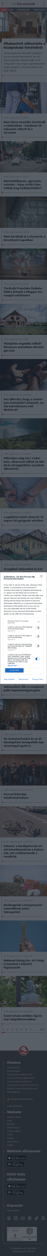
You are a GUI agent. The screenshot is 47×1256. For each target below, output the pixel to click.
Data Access (23, 679)
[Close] (42, 577)
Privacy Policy (37, 679)
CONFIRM (14, 670)
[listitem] (23, 622)
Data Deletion (9, 679)
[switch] (37, 627)
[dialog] (23, 628)
